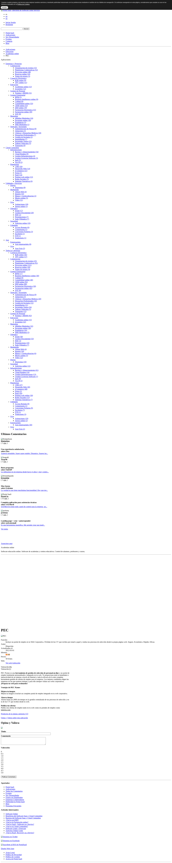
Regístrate (9, 25)
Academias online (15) (23, 320)
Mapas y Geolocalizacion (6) (25, 353)
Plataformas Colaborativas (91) (26, 263)
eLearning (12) (20, 89)
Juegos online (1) (21, 206)
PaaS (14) (18, 175)
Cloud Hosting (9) (21, 154)
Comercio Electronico (18, 78)
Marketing (14, 116)
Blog (7, 43)
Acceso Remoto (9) (22, 404)
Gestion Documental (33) (24, 339)
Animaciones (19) (21, 419)
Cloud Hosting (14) (22, 372)
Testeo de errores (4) (22, 269)
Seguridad (14, 221)
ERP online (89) (21, 284)
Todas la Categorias (13, 251)
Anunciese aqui (6, 543)
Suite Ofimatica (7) (22, 219)
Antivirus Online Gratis (14, 831)
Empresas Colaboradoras (15, 800)
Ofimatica (14, 209)
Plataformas (14, 164)
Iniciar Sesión (11, 22)
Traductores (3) (20, 414)
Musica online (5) (21, 198)
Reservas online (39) (22, 267)
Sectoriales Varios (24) (23, 307)
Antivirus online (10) (22, 223)
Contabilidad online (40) (24, 280)
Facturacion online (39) (23, 112)
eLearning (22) (20, 322)
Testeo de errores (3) (22, 76)
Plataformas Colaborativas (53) (26, 70)
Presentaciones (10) (22, 343)
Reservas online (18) (22, 74)
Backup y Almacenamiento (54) (26, 152)
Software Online (12, 814)
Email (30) (19, 337)
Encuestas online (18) (23, 120)
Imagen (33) (19, 194)
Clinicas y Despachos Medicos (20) (28, 299)
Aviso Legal (10, 853)
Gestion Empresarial (17, 95)
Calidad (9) (19, 278)
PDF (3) (18, 341)
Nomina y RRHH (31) (23, 93)
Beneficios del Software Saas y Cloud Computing (24, 816)
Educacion (9, 52)
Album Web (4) (21, 192)
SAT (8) (18, 114)
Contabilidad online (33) (24, 104)
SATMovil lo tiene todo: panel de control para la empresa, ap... (24, 507)
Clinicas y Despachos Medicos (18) (28, 133)
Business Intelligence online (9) (26, 99)
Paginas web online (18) (24, 395)
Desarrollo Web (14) (22, 169)
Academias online (12, 54)
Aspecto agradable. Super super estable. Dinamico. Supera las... (24, 453)
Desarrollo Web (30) (22, 387)
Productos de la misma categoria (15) (14, 714)
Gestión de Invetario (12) (24, 303)
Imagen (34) (19, 351)
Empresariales (15, 242)
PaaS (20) (18, 393)
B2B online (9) (20, 80)
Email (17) (19, 211)
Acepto (4, 8)
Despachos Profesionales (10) (26, 301)
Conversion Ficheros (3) (24, 232)
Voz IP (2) (18, 162)
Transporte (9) (20, 146)
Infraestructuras (16, 150)
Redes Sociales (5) (22, 179)
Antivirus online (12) (22, 366)
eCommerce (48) (21, 389)
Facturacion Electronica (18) (25, 286)
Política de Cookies (13, 857)
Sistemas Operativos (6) (24, 181)
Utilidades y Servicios (14, 183)
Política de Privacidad (14, 855)
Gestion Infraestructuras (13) (25, 374)
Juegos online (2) (21, 421)
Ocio (12, 202)
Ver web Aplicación (13, 663)
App (7, 240)
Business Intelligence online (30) (27, 276)
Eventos (9, 39)
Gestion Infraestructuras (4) (25, 156)
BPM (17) (18, 274)
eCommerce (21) (21, 171)
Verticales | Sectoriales (18, 127)
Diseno (13, 185)
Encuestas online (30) (23, 328)
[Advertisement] (43, 537)
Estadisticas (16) (21, 330)
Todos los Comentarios (14, 791)
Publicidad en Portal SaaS (15, 802)
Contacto (9, 41)
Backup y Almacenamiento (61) (26, 370)
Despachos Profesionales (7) (25, 135)
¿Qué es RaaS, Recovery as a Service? (20, 833)
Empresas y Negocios (14, 64)
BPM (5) (18, 97)
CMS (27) (18, 385)
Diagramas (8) (20, 188)
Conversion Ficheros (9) (24, 408)
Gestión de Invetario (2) (24, 137)
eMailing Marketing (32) (24, 326)
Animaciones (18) (21, 204)
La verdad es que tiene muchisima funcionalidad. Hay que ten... (24, 490)
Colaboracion (15, 66)
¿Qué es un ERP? (12, 820)
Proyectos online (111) (23, 265)
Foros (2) (18, 391)
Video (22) (19, 358)
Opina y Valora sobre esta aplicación (14, 718)
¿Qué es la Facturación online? (17, 822)
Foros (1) (18, 173)
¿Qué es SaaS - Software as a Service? (20, 824)
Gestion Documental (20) (24, 213)
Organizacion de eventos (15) (26, 68)
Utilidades (14, 225)
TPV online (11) (21, 83)
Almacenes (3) (20, 131)
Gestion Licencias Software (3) (26, 158)
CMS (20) (18, 167)
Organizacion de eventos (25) (26, 261)
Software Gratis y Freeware (16, 829)
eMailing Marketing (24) (24, 118)
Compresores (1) (21, 230)
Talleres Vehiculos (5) (23, 143)
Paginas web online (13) (24, 177)
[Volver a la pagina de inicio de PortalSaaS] (20, 10)
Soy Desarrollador (12, 37)
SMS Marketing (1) (22, 125)
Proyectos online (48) (23, 72)
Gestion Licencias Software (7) (26, 377)
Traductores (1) (20, 238)
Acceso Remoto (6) (22, 227)
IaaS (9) (18, 379)
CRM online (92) (21, 282)
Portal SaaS (10, 33)
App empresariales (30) (23, 425)
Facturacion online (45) (23, 288)
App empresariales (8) (23, 244)
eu (6, 18)
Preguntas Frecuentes (13, 806)
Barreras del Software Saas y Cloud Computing (23, 818)
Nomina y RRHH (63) (23, 316)
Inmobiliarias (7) (21, 139)
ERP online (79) (21, 108)
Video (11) (19, 200)
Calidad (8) (19, 101)
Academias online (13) (23, 87)
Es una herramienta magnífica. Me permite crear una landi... (23, 525)
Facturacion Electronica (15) (25, 110)
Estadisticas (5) (20, 122)
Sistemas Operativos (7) (24, 400)
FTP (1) (18, 236)
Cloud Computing (12, 148)
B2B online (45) (21, 255)
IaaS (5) (18, 160)
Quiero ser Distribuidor (14, 797)
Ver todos (4, 529)
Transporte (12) (20, 311)
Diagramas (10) (20, 362)
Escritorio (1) (20, 234)
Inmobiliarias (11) (21, 305)
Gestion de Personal (17, 91)
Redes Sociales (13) (22, 398)
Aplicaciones (10, 35)
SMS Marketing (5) (22, 332)
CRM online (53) (21, 106)
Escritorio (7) (20, 410)
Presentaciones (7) (21, 217)
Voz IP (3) (18, 381)
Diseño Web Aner (7, 849)
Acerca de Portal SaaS (14, 859)
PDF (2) (18, 215)
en (6, 16)
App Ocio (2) (20, 248)
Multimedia (14, 190)
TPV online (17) (21, 257)
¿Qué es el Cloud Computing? (17, 826)
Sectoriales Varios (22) (23, 141)
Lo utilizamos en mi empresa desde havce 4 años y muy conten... (25, 472)
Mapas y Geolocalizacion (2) (25, 196)
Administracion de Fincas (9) (25, 129)
